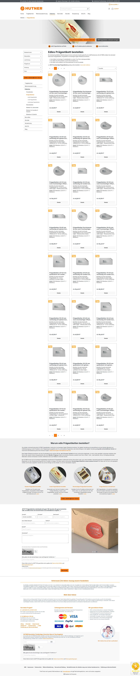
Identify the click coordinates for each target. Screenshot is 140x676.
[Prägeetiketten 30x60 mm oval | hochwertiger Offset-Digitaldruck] (82, 306)
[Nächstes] (117, 530)
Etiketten (27, 89)
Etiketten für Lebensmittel (32, 107)
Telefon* (48, 520)
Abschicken (64, 570)
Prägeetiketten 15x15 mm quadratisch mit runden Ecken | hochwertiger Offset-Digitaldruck (58, 409)
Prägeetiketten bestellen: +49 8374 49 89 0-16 (82, 39)
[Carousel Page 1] (92, 551)
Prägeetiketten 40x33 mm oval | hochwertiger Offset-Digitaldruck (58, 183)
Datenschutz (38, 667)
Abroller (27, 120)
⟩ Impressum (35, 624)
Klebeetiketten (29, 104)
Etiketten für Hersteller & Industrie (32, 111)
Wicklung (26, 67)
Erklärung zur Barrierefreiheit (108, 667)
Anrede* (24, 514)
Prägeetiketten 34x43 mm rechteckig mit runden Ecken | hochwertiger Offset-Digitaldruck (106, 319)
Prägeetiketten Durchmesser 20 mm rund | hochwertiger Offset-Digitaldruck (82, 92)
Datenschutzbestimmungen (35, 567)
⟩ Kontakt (27, 624)
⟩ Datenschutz (32, 625)
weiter (37, 493)
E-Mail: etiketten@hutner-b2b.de (32, 77)
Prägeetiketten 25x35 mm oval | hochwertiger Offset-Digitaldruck (105, 137)
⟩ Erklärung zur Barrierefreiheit (29, 627)
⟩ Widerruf (23, 625)
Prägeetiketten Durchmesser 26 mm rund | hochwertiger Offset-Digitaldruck (82, 228)
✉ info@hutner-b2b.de (26, 616)
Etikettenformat (28, 52)
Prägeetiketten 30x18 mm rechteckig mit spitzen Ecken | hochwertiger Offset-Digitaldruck (82, 409)
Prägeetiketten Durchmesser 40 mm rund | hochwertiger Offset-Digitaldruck (58, 92)
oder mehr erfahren (85, 65)
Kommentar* (25, 533)
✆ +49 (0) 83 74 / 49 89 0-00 (28, 610)
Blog (26, 129)
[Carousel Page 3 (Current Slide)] (96, 551)
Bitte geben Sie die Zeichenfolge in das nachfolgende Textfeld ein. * (38, 557)
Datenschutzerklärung (48, 638)
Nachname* (56, 514)
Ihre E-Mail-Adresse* (27, 520)
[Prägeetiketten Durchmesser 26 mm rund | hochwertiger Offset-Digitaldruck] (82, 216)
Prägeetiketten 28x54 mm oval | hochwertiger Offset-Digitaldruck (105, 228)
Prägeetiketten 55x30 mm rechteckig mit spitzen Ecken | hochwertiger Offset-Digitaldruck (58, 319)
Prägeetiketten (30, 94)
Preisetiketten (29, 92)
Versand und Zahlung (60, 667)
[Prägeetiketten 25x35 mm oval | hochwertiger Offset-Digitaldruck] (106, 125)
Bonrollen (27, 117)
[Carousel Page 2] (94, 551)
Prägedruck (27, 63)
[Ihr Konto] (109, 8)
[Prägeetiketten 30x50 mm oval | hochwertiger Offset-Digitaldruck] (106, 170)
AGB (25, 667)
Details (59, 111)
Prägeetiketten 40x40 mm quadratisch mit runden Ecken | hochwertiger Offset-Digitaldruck (58, 273)
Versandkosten (66, 671)
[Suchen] (87, 8)
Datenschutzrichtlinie (57, 563)
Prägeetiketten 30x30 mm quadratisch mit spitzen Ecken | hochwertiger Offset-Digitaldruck (82, 364)
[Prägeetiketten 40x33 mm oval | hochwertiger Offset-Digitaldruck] (58, 170)
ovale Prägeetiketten (32, 99)
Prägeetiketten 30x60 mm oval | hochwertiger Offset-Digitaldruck (82, 319)
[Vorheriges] (72, 530)
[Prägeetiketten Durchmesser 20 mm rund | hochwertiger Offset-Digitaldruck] (82, 80)
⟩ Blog (22, 624)
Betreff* (24, 526)
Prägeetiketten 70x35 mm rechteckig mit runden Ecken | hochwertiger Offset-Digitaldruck (106, 273)
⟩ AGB (39, 625)
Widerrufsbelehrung (48, 667)
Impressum (30, 667)
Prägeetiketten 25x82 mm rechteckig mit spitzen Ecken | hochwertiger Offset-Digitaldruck (58, 228)
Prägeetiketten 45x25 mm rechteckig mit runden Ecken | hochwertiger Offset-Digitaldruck (82, 273)
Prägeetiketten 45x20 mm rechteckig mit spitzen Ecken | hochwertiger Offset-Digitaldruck (58, 137)
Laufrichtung (27, 60)
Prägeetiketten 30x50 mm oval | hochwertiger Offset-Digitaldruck (105, 183)
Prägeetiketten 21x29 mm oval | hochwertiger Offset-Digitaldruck (105, 409)
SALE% (27, 126)
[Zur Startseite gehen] (31, 8)
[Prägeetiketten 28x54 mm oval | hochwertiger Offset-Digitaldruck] (106, 216)
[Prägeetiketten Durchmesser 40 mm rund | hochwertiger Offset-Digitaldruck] (58, 80)
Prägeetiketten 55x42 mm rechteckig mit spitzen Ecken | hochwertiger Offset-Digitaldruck (58, 364)
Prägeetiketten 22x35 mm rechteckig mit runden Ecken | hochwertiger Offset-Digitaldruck (82, 183)
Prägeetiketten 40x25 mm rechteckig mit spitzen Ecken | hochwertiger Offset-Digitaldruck (82, 137)
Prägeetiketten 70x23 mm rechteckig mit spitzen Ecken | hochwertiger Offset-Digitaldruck (106, 92)
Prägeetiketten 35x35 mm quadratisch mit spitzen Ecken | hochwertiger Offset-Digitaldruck (106, 364)
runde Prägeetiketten (32, 97)
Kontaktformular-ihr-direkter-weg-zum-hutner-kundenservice (83, 667)
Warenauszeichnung (30, 86)
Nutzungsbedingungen (27, 564)
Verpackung (28, 123)
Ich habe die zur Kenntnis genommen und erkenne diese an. (43, 567)
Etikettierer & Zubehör (31, 114)
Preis (25, 71)
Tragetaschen (28, 83)
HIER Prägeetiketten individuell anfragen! (108, 39)
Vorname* (40, 514)
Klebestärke (27, 56)
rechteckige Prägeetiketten (34, 102)
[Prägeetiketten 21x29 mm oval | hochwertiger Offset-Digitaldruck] (106, 397)
